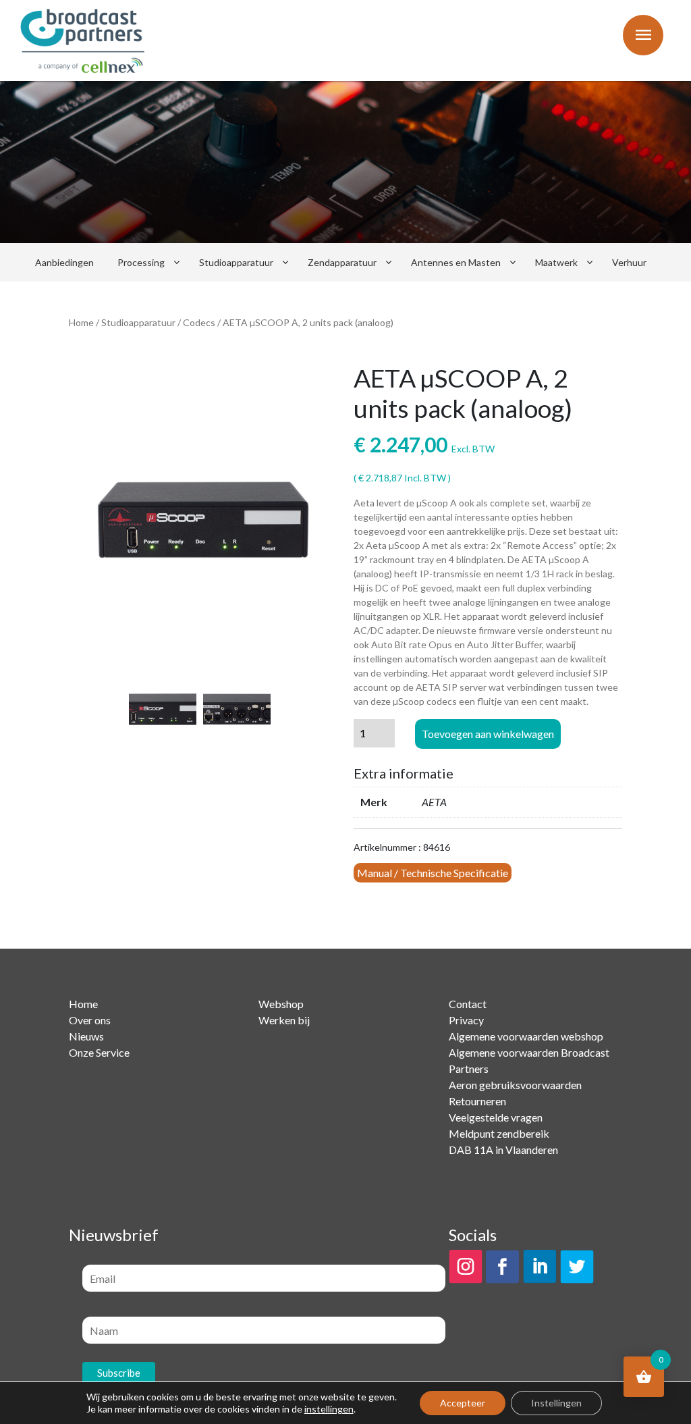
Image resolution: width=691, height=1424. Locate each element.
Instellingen (556, 1402)
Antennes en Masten (456, 262)
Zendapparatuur (342, 262)
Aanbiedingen (64, 262)
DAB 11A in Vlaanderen (503, 1149)
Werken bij (284, 1019)
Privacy (466, 1019)
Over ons (90, 1019)
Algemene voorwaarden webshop (526, 1036)
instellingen (329, 1409)
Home (81, 322)
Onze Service (99, 1052)
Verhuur (629, 262)
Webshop (281, 1003)
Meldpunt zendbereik (499, 1133)
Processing (141, 262)
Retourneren (477, 1101)
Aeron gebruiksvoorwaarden (515, 1084)
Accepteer (462, 1402)
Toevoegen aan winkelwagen (488, 733)
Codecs (199, 322)
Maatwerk (556, 262)
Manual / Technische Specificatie (432, 872)
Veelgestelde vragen (496, 1117)
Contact (468, 1003)
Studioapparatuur (236, 262)
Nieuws (86, 1036)
